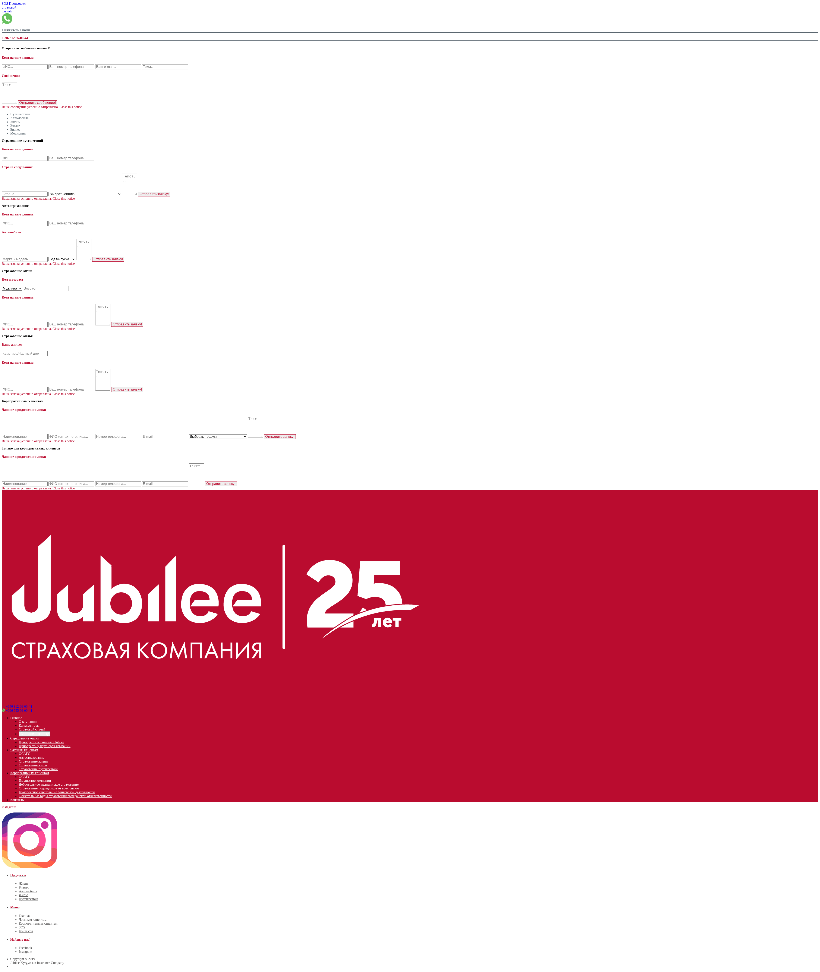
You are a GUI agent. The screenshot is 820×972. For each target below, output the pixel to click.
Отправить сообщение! (37, 102)
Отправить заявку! (154, 194)
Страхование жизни (24, 738)
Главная (24, 916)
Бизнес (24, 887)
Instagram (25, 951)
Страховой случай (32, 729)
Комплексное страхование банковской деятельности (57, 792)
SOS (14, 7)
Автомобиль (28, 891)
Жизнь (23, 883)
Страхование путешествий (38, 769)
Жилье (23, 895)
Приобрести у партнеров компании (44, 746)
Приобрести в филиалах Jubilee (41, 742)
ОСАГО (25, 753)
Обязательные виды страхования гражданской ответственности (65, 796)
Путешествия (28, 899)
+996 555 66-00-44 (18, 710)
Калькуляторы (29, 725)
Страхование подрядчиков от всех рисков (49, 788)
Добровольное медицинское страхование (49, 784)
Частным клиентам (24, 750)
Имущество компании (35, 780)
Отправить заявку (34, 734)
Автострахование (31, 757)
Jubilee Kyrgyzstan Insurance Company (37, 963)
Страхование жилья (33, 765)
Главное (16, 718)
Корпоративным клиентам (29, 773)
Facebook (25, 948)
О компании (28, 721)
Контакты (17, 800)
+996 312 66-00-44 (19, 706)
